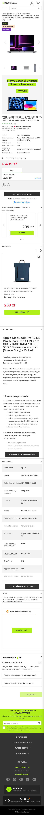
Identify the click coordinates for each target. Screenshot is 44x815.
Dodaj (22, 233)
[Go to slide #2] (26, 68)
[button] (32, 3)
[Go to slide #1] (14, 68)
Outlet (17, 14)
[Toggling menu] (4, 8)
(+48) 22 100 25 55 (22, 767)
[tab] (22, 208)
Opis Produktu (8, 329)
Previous (4, 225)
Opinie (4, 593)
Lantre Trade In (22, 657)
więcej (38, 178)
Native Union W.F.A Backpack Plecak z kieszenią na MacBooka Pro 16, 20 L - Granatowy (20, 291)
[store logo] (12, 3)
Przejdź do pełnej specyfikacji (16, 158)
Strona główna (7, 14)
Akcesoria (6, 246)
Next (40, 225)
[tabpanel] (22, 225)
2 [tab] (21, 239)
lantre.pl (18, 809)
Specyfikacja (7, 461)
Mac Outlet (26, 14)
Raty (11, 170)
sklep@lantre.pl (21, 774)
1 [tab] (20, 239)
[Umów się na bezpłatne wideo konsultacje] (22, 793)
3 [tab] (23, 239)
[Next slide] (38, 42)
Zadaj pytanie (22, 630)
